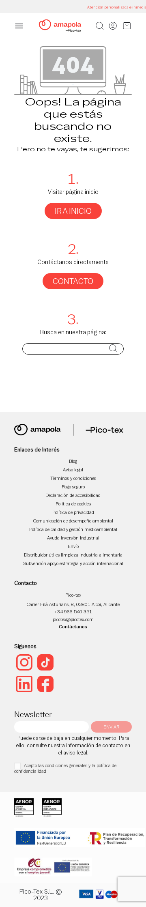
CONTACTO (73, 281)
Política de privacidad (73, 512)
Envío (73, 546)
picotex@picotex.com (73, 619)
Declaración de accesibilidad (73, 495)
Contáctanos (73, 626)
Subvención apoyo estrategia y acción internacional (73, 563)
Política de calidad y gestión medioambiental (73, 529)
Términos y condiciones (73, 478)
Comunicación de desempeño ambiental (73, 520)
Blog (73, 461)
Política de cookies (73, 503)
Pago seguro (73, 486)
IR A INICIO (73, 211)
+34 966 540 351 (73, 611)
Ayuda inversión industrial (73, 537)
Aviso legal (73, 469)
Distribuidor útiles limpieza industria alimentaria (73, 554)
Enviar (111, 726)
